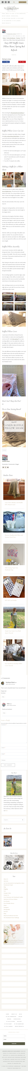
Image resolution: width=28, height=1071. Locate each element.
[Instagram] (9, 2)
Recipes (13, 18)
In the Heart (20, 18)
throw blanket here (6, 191)
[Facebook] (3, 2)
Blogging (6, 889)
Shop (5, 913)
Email (3, 754)
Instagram (6, 907)
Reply (3, 696)
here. (6, 810)
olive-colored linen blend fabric (11, 136)
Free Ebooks (7, 901)
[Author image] (14, 31)
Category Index (7, 893)
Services (6, 911)
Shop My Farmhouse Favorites (11, 915)
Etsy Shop (22, 2)
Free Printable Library (9, 903)
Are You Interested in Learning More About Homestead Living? (14, 884)
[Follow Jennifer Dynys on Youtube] (8, 467)
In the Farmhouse (20, 13)
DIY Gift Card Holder (11, 600)
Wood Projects (6, 23)
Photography (7, 909)
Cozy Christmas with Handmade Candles (13, 897)
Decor (20, 1016)
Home (3, 13)
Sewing (14, 54)
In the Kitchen (6, 18)
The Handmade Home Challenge (11, 917)
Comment (4, 724)
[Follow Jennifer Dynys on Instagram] (5, 467)
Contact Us (6, 895)
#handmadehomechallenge (17, 112)
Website (3, 760)
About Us (8, 13)
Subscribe (14, 1043)
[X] (6, 2)
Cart (5, 891)
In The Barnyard (7, 20)
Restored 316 (17, 1068)
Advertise (6, 881)
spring (4, 450)
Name (3, 747)
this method (15, 339)
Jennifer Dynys (11, 33)
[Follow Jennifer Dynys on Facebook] (3, 467)
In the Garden (16, 20)
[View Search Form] (14, 2)
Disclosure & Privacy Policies (10, 899)
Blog (13, 13)
